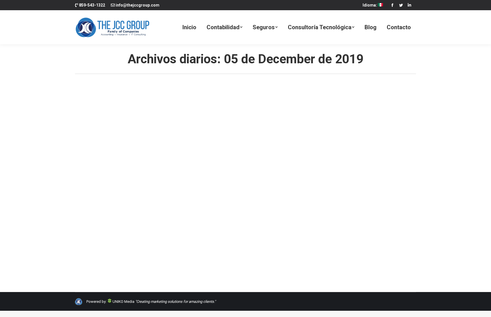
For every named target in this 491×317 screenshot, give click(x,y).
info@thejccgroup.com (137, 5)
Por (130, 237)
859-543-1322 (92, 5)
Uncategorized (94, 237)
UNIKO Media (123, 301)
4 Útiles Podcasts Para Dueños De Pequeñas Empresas (153, 227)
